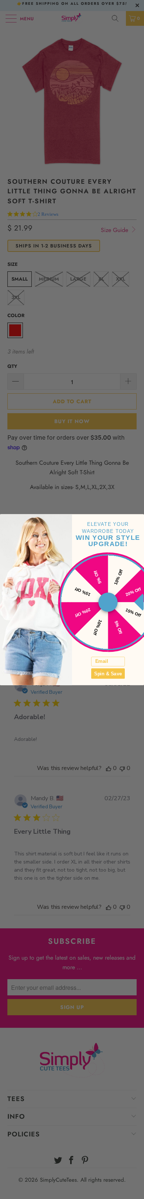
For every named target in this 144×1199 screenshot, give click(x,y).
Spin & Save (108, 673)
